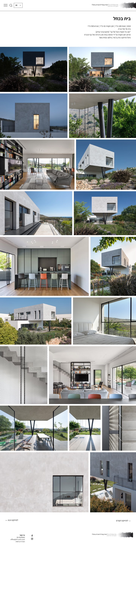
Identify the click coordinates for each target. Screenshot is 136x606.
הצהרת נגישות (20, 541)
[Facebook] (32, 535)
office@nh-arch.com (18, 539)
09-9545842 (21, 537)
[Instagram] (32, 539)
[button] (11, 5)
